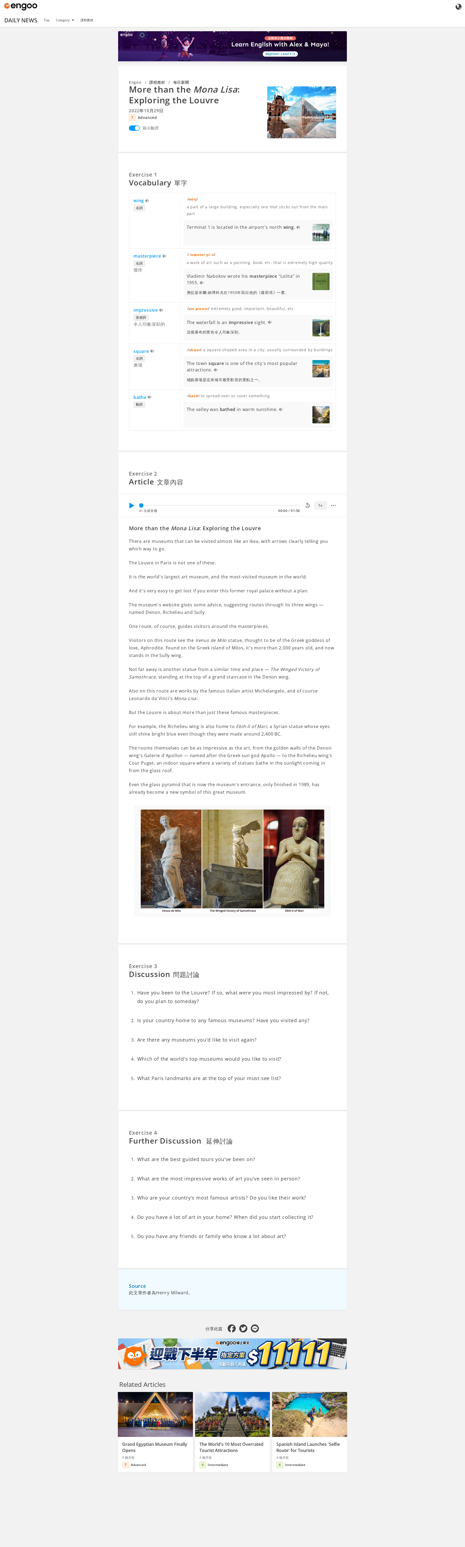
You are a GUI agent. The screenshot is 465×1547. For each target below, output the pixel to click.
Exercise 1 (143, 174)
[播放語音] (147, 201)
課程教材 (86, 20)
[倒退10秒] (307, 505)
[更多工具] (333, 505)
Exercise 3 (143, 966)
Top (47, 20)
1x (320, 505)
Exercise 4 (143, 1132)
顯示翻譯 (151, 128)
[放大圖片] (301, 112)
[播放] (131, 505)
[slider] (141, 505)
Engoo (135, 82)
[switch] (134, 128)
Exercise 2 (143, 473)
